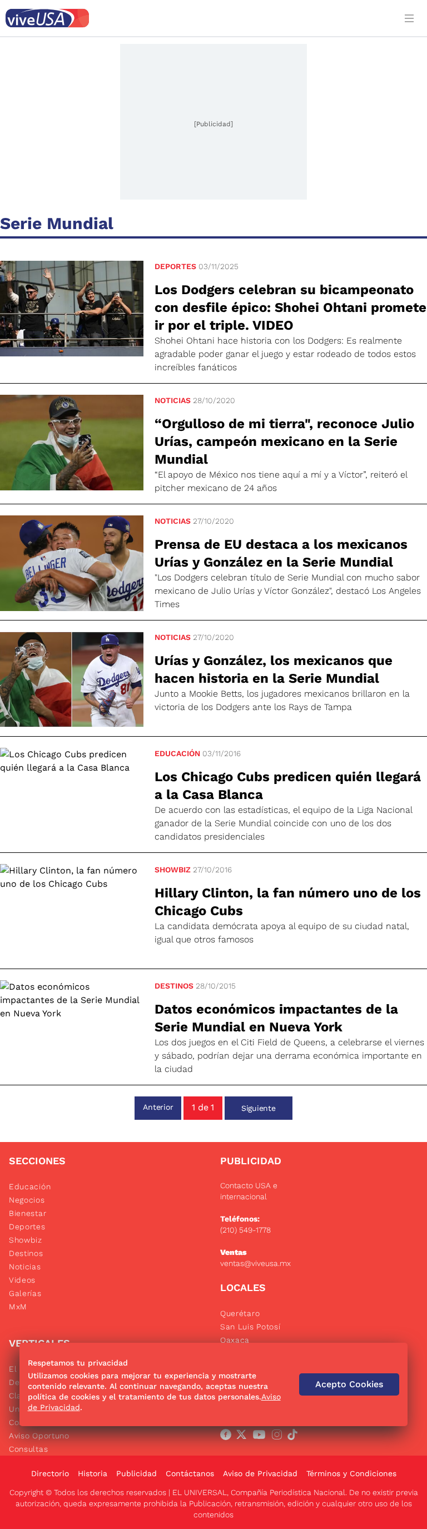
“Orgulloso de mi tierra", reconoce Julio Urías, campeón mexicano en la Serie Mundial (284, 441)
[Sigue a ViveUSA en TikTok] (294, 1436)
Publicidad (136, 1473)
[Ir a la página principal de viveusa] (198, 18)
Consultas (28, 1448)
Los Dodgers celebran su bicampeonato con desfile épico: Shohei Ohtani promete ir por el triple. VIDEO (290, 307)
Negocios (27, 1199)
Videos (22, 1279)
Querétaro (240, 1313)
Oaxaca (235, 1340)
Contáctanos (190, 1473)
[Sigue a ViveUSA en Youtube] (261, 1436)
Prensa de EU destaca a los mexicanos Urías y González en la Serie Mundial (281, 553)
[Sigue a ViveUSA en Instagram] (279, 1436)
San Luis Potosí (250, 1326)
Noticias (173, 400)
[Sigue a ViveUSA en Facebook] (228, 1436)
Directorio (50, 1473)
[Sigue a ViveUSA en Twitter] (243, 1436)
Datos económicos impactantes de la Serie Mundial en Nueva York (276, 1018)
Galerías (25, 1293)
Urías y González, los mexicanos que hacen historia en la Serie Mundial (274, 669)
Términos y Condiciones (351, 1473)
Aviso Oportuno (39, 1435)
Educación (177, 753)
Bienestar (27, 1213)
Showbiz (173, 869)
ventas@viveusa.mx (255, 1263)
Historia (92, 1473)
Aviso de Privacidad (260, 1473)
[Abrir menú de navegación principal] (411, 18)
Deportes (175, 266)
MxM (18, 1306)
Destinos (174, 985)
